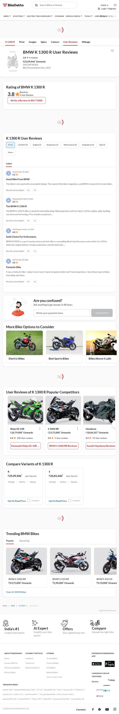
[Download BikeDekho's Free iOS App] (97, 664)
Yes (28, 190)
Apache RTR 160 (9, 699)
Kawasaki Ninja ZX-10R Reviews (26, 445)
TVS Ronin (79, 689)
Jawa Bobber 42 (77, 699)
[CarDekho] (95, 682)
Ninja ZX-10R (17, 428)
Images (32, 41)
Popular (10, 540)
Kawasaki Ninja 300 (61, 699)
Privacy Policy (10, 672)
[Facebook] (93, 709)
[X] (99, 709)
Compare (35, 500)
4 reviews (33, 57)
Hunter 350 (7, 689)
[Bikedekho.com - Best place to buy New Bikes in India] (13, 5)
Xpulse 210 (7, 694)
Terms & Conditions (12, 668)
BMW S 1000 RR (17, 579)
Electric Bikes (16, 358)
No (35, 190)
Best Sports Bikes (59, 358)
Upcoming (24, 540)
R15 (59, 689)
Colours (55, 41)
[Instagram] (114, 709)
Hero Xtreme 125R (65, 694)
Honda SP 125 (50, 689)
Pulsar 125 (18, 694)
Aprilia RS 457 (24, 699)
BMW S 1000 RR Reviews (63, 445)
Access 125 (68, 689)
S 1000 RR (53, 428)
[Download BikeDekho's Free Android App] (110, 664)
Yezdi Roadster (31, 694)
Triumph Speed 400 (47, 694)
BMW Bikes (20, 592)
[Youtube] (107, 709)
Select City (108, 16)
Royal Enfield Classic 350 (24, 689)
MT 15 (39, 689)
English (103, 5)
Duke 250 (47, 699)
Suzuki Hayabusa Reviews (101, 445)
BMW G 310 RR (61, 579)
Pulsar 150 (36, 699)
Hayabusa (91, 428)
